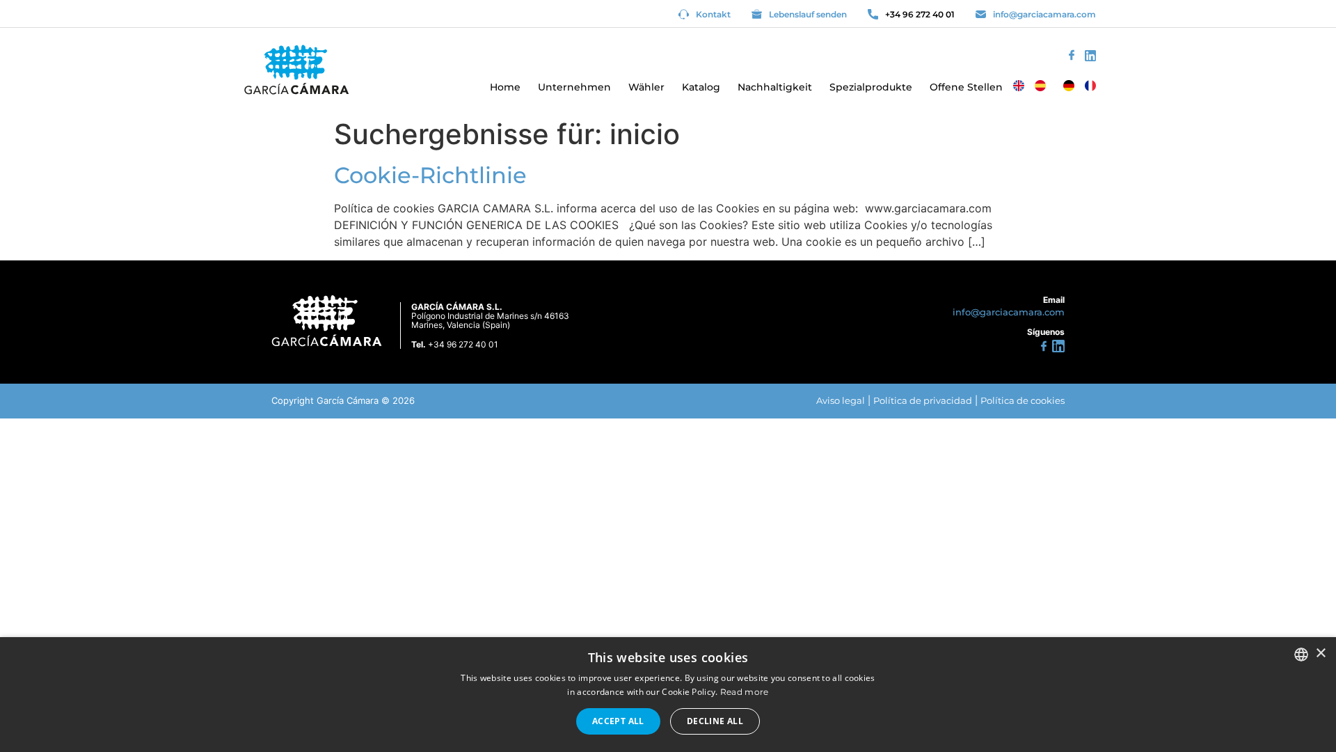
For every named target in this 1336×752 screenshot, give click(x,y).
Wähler (646, 87)
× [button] (1320, 653)
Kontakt (713, 14)
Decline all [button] (715, 721)
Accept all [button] (618, 721)
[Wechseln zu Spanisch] (1040, 85)
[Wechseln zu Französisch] (1090, 85)
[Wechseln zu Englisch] (1018, 85)
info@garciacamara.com (1044, 14)
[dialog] (668, 694)
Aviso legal (840, 400)
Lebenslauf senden (808, 14)
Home (505, 87)
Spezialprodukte (870, 87)
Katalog (701, 87)
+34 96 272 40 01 (920, 14)
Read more (744, 692)
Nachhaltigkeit (775, 87)
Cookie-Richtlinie (430, 175)
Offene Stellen (966, 87)
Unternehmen (574, 87)
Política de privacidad (922, 400)
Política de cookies (1022, 400)
